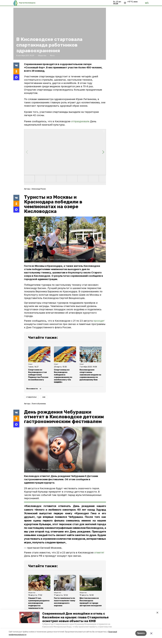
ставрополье (31, 397)
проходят (99, 320)
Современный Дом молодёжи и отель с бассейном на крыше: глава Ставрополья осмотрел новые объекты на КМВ (75, 617)
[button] (29, 617)
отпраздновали (80, 121)
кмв (43, 397)
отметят (99, 552)
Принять (141, 633)
